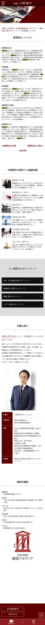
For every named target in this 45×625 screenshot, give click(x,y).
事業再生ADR (7, 48)
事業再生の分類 (7, 105)
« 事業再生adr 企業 (9, 145)
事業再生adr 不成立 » (35, 145)
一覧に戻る (22, 150)
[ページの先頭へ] (41, 615)
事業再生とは (7, 124)
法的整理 (5, 67)
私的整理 (5, 86)
